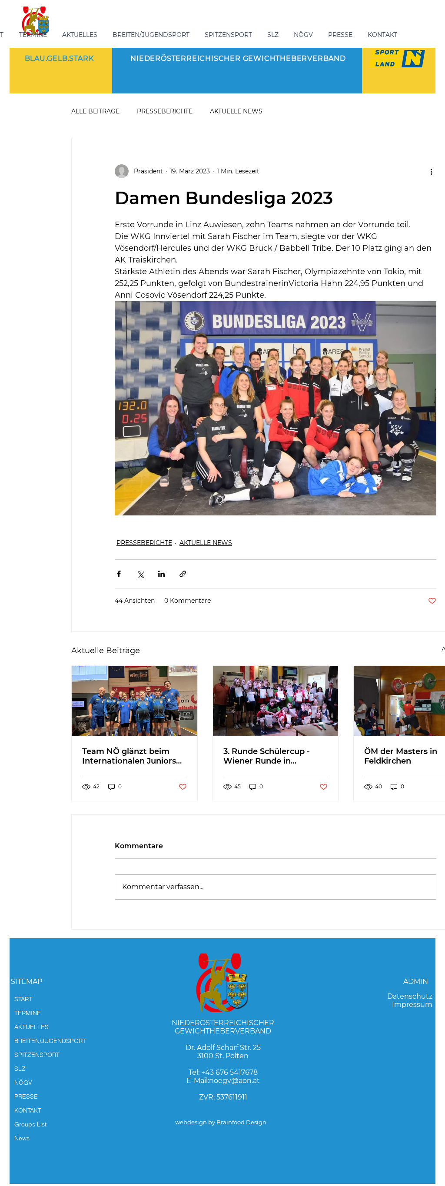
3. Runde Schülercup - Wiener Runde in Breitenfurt (266, 756)
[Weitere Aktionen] (431, 171)
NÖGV (23, 1082)
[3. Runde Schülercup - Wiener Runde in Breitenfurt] (276, 701)
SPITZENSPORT (37, 1055)
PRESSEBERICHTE (165, 111)
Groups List (30, 1124)
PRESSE (26, 1096)
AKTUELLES (31, 1027)
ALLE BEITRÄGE (95, 111)
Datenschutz (409, 996)
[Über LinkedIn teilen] (161, 574)
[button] (152, 34)
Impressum (412, 1004)
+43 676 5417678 (229, 1072)
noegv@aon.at (234, 1080)
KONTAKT (27, 1110)
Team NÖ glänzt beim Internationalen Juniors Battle (129, 756)
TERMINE (27, 1013)
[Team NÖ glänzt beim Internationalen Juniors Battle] (134, 701)
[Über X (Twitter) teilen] (140, 574)
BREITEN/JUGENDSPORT (50, 1041)
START (23, 999)
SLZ (20, 1069)
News (22, 1138)
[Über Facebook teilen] (119, 574)
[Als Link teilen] (183, 574)
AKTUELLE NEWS (236, 111)
